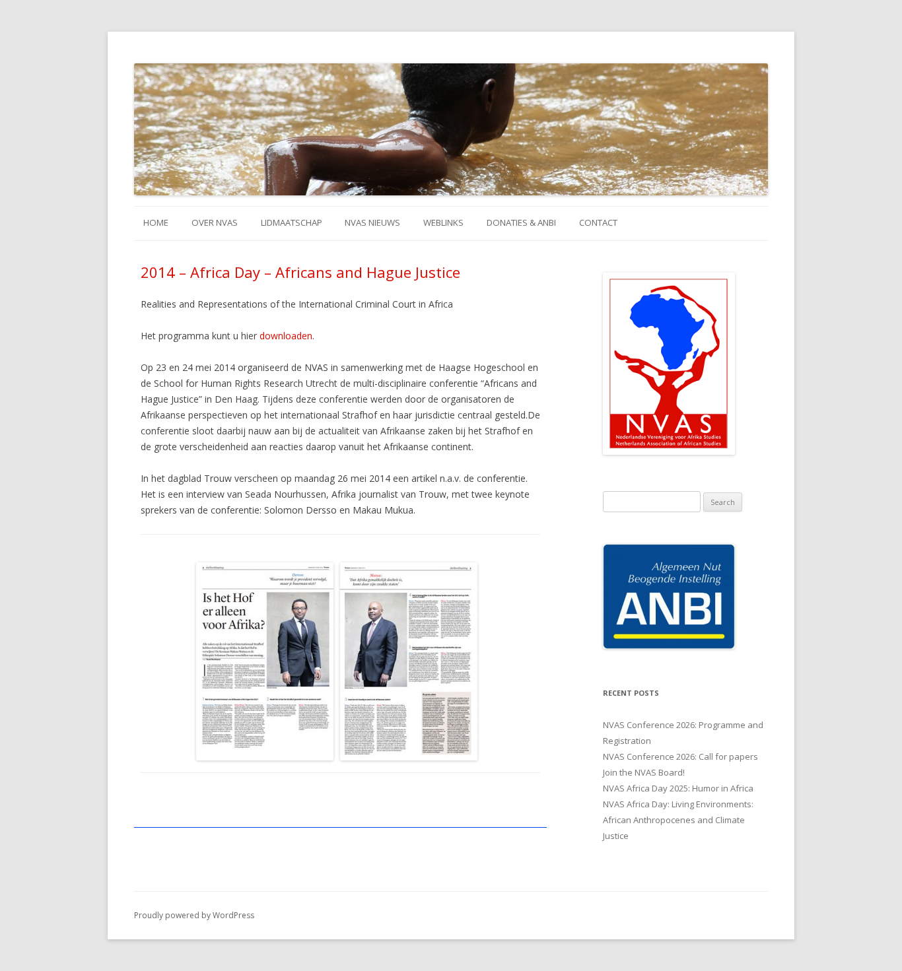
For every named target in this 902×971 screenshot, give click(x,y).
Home (155, 222)
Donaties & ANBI (521, 222)
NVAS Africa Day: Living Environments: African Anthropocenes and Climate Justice (678, 820)
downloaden (286, 335)
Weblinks (443, 222)
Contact (598, 222)
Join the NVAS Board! (644, 772)
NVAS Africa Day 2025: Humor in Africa (678, 788)
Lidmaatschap (291, 222)
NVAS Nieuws (372, 222)
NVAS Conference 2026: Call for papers (680, 756)
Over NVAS (214, 222)
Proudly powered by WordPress (194, 915)
